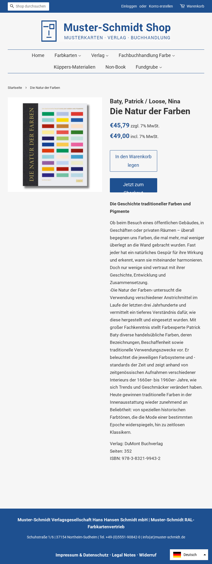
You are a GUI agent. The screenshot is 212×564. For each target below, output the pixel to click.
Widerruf (147, 555)
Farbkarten (66, 55)
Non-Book (115, 67)
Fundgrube (147, 67)
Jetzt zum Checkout (133, 187)
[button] (189, 554)
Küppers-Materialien (74, 67)
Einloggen (129, 6)
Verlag (98, 55)
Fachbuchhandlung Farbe (145, 55)
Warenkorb (195, 6)
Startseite (15, 88)
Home (38, 55)
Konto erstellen (161, 6)
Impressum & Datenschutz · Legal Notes (96, 555)
